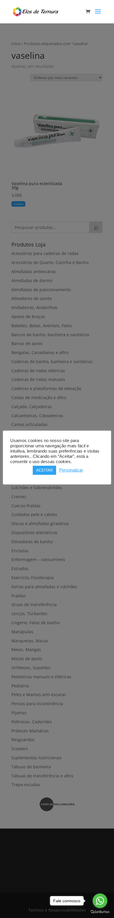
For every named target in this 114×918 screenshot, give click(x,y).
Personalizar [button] (71, 470)
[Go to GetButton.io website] (100, 912)
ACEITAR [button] (44, 470)
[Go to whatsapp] (100, 900)
